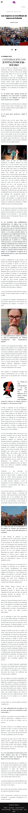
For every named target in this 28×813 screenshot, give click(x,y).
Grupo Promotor (20, 807)
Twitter (5, 807)
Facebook (11, 807)
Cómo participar (6, 809)
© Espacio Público (14, 805)
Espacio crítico (14, 11)
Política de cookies (17, 809)
